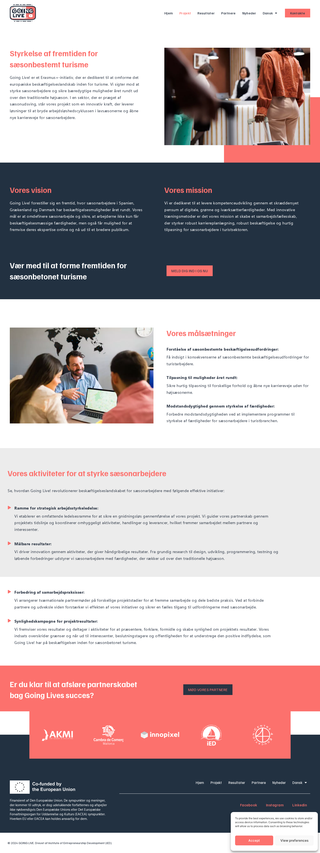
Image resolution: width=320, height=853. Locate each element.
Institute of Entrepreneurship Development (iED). (80, 843)
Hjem (168, 13)
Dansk (268, 13)
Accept (254, 840)
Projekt (185, 13)
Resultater (206, 13)
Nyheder (249, 13)
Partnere (228, 13)
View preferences (294, 840)
